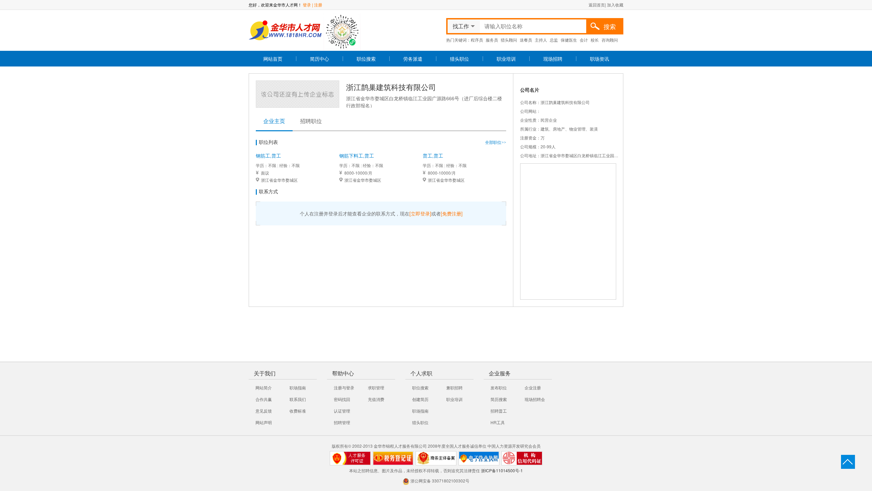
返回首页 (597, 5)
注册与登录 (344, 387)
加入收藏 (615, 5)
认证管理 (342, 411)
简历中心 (319, 58)
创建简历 (420, 399)
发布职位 (498, 387)
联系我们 (298, 399)
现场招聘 (552, 58)
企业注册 (533, 387)
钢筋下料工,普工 (356, 155)
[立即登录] (420, 213)
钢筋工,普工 (268, 155)
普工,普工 (433, 155)
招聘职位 (311, 121)
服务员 (492, 40)
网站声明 (263, 422)
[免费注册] (452, 213)
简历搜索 (498, 399)
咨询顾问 (610, 40)
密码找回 (342, 399)
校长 (595, 40)
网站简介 (263, 387)
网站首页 (272, 58)
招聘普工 (498, 411)
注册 (318, 5)
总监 (554, 40)
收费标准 (298, 411)
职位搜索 (366, 58)
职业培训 (506, 58)
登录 (307, 5)
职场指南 (298, 387)
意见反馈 (263, 411)
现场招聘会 (535, 399)
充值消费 (376, 399)
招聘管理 (342, 422)
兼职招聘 (454, 387)
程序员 (477, 40)
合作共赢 (263, 399)
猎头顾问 (509, 40)
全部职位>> (495, 142)
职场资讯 (599, 58)
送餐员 (526, 40)
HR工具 (497, 422)
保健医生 (569, 40)
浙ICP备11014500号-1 (502, 470)
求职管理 (376, 387)
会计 (584, 40)
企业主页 (274, 121)
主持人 (541, 40)
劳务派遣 (412, 58)
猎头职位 (459, 58)
